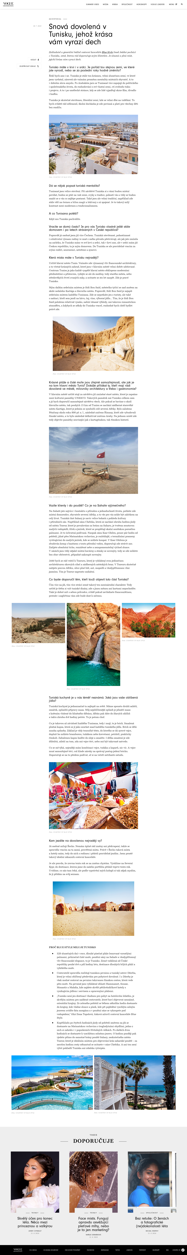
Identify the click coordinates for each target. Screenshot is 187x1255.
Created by (176, 1250)
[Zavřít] (184, 1252)
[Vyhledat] (182, 4)
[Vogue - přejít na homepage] (8, 4)
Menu (171, 4)
